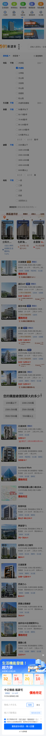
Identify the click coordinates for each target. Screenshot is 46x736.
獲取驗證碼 (35, 713)
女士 (38, 705)
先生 (30, 705)
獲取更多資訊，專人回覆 (23, 726)
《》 (22, 719)
